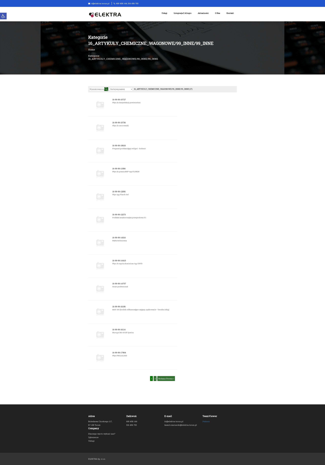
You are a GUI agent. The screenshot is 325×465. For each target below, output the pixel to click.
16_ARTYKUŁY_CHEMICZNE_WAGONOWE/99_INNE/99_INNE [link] (163, 89)
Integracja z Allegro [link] (182, 13)
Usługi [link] (164, 13)
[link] (3, 16)
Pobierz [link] (206, 421)
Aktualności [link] (203, 13)
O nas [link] (217, 13)
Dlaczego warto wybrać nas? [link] (101, 433)
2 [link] (155, 378)
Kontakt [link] (230, 13)
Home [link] (91, 49)
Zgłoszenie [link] (93, 437)
